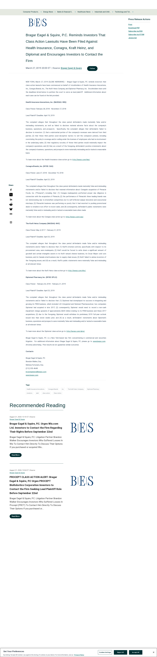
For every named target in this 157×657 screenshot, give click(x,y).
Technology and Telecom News (123, 12)
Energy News (48, 12)
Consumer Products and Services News (31, 12)
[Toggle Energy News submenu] (55, 12)
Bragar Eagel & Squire (71, 68)
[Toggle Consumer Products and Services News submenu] (41, 12)
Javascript (132, 38)
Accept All (135, 652)
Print (130, 25)
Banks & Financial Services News (65, 12)
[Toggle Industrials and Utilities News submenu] (113, 12)
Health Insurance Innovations (35, 389)
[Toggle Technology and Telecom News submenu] (133, 12)
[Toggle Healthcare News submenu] (92, 12)
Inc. (63, 389)
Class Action (57, 393)
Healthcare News (83, 12)
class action (46, 393)
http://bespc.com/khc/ (77, 271)
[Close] (153, 652)
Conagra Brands (53, 389)
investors (29, 393)
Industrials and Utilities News (103, 12)
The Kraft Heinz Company (76, 389)
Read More (15, 455)
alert (37, 393)
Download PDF (134, 28)
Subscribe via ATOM (136, 35)
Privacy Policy (79, 655)
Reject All (120, 652)
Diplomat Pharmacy (93, 389)
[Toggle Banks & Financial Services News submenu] (75, 12)
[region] (78, 652)
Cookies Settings (105, 652)
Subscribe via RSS (135, 31)
